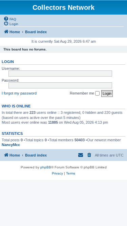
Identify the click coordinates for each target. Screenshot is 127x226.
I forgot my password (19, 93)
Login (8, 62)
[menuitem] (9, 18)
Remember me (82, 93)
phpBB (45, 167)
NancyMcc (11, 145)
